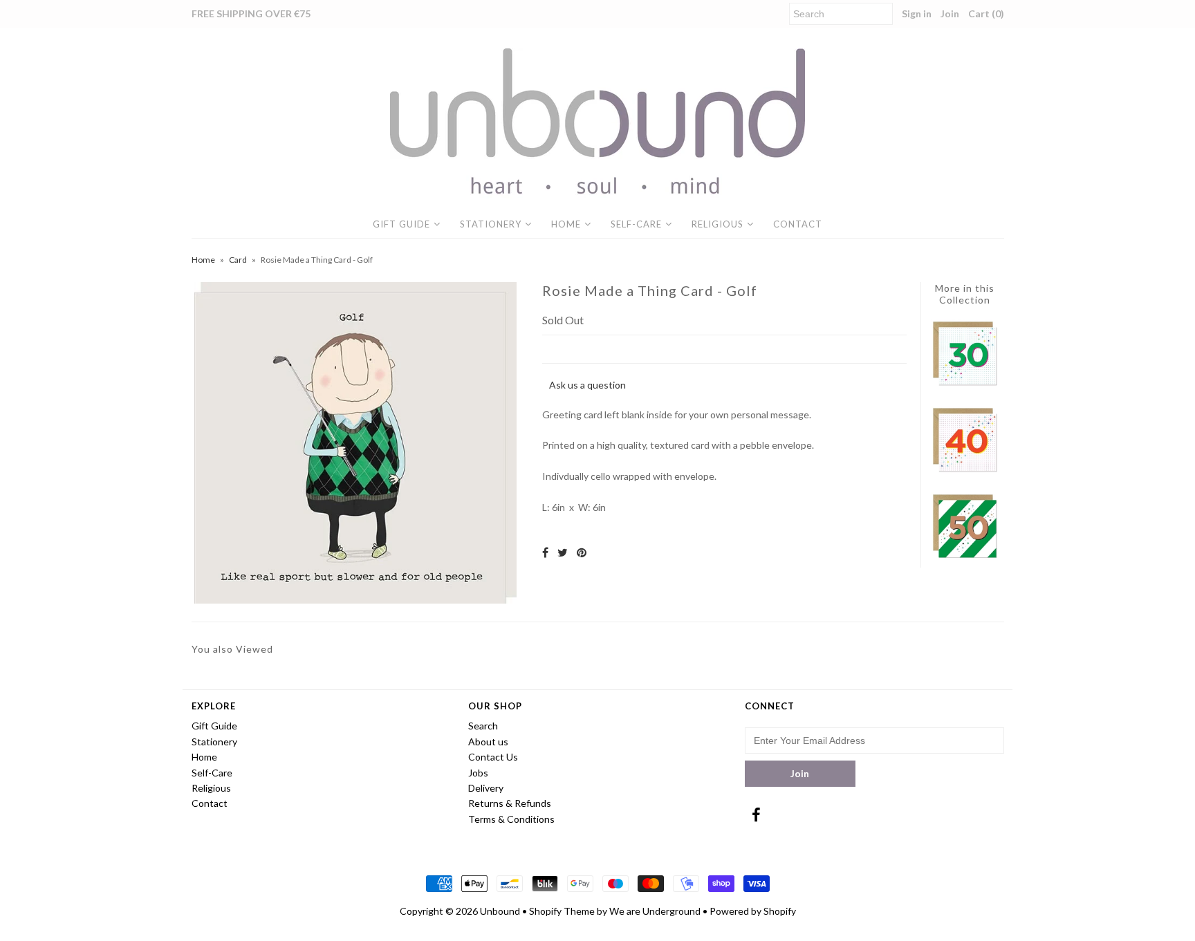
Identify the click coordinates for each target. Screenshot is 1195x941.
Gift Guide (401, 224)
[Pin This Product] (581, 552)
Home (566, 224)
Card (238, 259)
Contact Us (493, 757)
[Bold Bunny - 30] (965, 383)
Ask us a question (587, 385)
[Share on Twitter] (562, 552)
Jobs (478, 773)
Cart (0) (986, 13)
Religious (717, 224)
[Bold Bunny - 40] (965, 470)
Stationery (490, 224)
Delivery (485, 788)
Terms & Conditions (511, 819)
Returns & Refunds (509, 803)
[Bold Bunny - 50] (965, 556)
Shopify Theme (562, 911)
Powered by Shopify (753, 911)
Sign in (917, 13)
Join (950, 13)
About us (488, 741)
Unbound (500, 911)
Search (483, 726)
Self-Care (636, 224)
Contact (797, 224)
